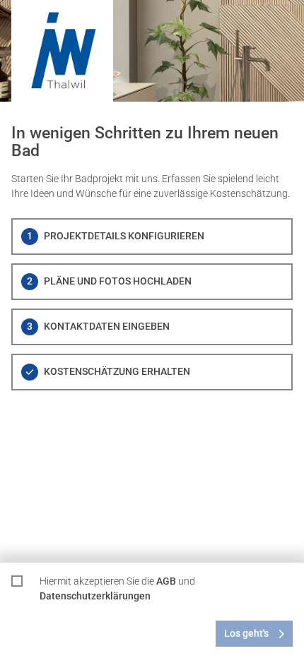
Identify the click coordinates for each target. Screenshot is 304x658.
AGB (166, 581)
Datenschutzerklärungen (95, 596)
